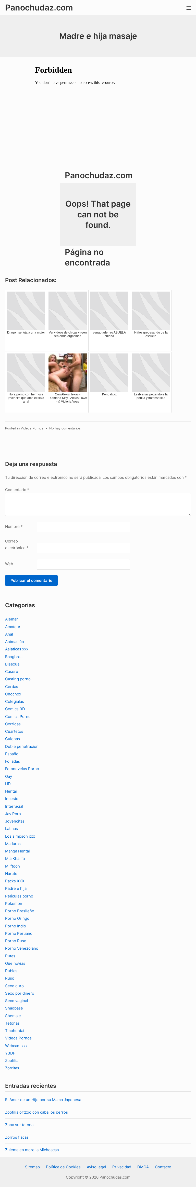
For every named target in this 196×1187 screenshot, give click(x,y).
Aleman (12, 619)
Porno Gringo (17, 918)
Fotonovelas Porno (22, 768)
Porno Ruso (15, 940)
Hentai (11, 791)
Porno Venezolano (21, 948)
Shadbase (14, 1008)
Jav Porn (13, 813)
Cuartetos (14, 731)
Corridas (13, 724)
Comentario (17, 489)
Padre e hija (16, 888)
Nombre (14, 526)
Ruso (9, 978)
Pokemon (13, 903)
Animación (14, 641)
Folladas (12, 761)
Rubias (11, 970)
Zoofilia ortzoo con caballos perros (36, 1112)
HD (8, 783)
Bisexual (12, 664)
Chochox (13, 694)
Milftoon (12, 866)
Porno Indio (15, 926)
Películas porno (19, 896)
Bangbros (13, 656)
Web (9, 563)
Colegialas (14, 701)
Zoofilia (11, 1060)
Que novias (15, 963)
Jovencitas (14, 821)
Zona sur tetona (19, 1124)
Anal (9, 634)
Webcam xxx (16, 1045)
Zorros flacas (17, 1137)
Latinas (11, 828)
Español (12, 753)
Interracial (14, 806)
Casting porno (18, 678)
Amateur (12, 626)
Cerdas (11, 686)
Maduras (13, 843)
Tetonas (12, 1023)
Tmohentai (14, 1030)
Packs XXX (14, 881)
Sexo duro (14, 985)
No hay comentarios (65, 428)
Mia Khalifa (15, 858)
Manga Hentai (17, 851)
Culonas (12, 738)
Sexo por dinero (19, 993)
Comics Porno (18, 716)
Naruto (11, 873)
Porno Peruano (18, 933)
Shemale (13, 1015)
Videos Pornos (32, 428)
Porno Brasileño (19, 910)
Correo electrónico (17, 544)
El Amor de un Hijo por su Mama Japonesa (43, 1099)
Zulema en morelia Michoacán (32, 1149)
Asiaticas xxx (16, 649)
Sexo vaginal (16, 1000)
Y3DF (10, 1053)
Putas (10, 955)
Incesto (11, 798)
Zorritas (12, 1068)
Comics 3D (15, 708)
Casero (11, 671)
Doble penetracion (22, 746)
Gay (8, 776)
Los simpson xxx (20, 836)
